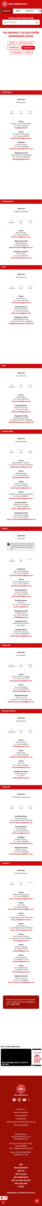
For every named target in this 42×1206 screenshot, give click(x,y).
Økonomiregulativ (21, 1112)
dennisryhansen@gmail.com (21, 488)
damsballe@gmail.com (21, 961)
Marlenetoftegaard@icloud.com (21, 843)
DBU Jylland (21, 1174)
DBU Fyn (21, 1171)
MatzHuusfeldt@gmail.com (21, 138)
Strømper (30, 111)
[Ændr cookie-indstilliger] (3, 1202)
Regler (28, 52)
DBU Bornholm (21, 1168)
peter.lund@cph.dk (21, 607)
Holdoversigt (28, 48)
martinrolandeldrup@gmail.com (21, 575)
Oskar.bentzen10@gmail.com (21, 636)
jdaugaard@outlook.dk (21, 477)
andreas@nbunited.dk (21, 778)
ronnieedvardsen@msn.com (21, 586)
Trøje (11, 111)
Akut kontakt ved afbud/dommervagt (21, 1122)
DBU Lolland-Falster (21, 1180)
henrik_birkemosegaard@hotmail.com (21, 519)
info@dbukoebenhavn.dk (23, 1148)
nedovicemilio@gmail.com (21, 596)
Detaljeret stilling (26, 43)
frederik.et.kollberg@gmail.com (21, 498)
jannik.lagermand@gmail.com (21, 822)
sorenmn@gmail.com (21, 940)
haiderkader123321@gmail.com (21, 757)
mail (30, 1002)
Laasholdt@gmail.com (21, 951)
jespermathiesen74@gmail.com (21, 247)
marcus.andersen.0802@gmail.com (21, 982)
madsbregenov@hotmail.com (21, 467)
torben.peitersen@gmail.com (21, 930)
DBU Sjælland (21, 1183)
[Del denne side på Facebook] (2, 1198)
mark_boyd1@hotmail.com (21, 920)
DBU (21, 1165)
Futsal (21, 1187)
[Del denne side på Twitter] (5, 1198)
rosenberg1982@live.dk (21, 691)
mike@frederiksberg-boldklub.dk (21, 323)
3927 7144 (15, 1004)
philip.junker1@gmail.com (21, 313)
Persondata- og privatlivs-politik (21, 1193)
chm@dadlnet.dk (21, 128)
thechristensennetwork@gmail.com (21, 702)
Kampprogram (14, 48)
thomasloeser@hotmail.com (21, 258)
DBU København (21, 1177)
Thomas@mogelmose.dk (21, 972)
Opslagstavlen (16, 52)
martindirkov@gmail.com (21, 302)
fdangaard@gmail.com (21, 159)
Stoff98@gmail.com (21, 617)
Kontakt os (21, 1109)
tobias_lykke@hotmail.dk (21, 509)
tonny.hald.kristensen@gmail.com (21, 909)
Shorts (21, 111)
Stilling (12, 43)
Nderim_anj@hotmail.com (21, 237)
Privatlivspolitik (21, 1116)
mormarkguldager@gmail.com (21, 681)
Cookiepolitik (21, 1119)
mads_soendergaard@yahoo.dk (21, 899)
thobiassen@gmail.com (21, 833)
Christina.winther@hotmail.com (21, 149)
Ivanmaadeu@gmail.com (21, 767)
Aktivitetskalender (21, 1125)
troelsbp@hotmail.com (21, 746)
